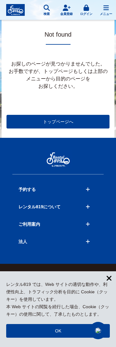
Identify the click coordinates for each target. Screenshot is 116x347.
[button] (98, 330)
